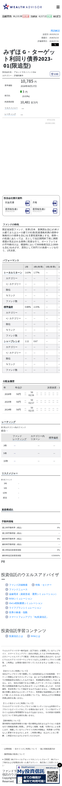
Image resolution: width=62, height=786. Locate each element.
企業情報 (8, 749)
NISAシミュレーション (20, 598)
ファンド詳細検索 (18, 584)
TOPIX (34, 16)
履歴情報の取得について (14, 754)
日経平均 (7, 16)
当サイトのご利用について (26, 749)
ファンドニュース (18, 589)
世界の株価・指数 (18, 612)
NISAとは (35, 636)
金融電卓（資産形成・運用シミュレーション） (33, 594)
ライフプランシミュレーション (25, 607)
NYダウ (57, 16)
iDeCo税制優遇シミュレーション (26, 603)
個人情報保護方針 (47, 749)
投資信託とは (16, 636)
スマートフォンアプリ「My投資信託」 (29, 616)
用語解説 (55, 30)
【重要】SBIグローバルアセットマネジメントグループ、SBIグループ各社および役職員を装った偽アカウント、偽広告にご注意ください (30, 762)
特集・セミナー (43, 584)
